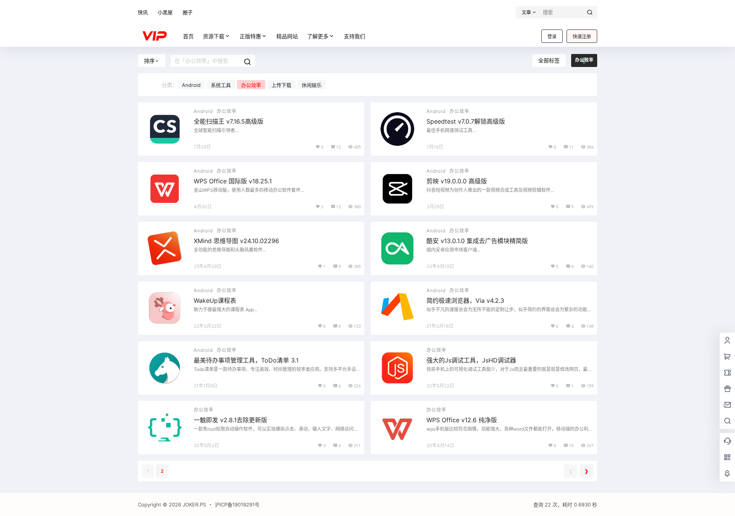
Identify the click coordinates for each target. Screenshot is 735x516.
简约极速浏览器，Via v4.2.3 (465, 300)
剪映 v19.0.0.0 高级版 (456, 181)
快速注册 (582, 36)
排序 (149, 60)
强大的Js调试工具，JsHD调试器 (471, 360)
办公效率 (251, 85)
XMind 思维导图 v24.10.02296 (236, 241)
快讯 (143, 12)
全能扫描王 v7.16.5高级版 (228, 121)
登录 (552, 36)
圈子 (188, 12)
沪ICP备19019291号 (237, 504)
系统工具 (221, 85)
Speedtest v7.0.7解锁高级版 (465, 121)
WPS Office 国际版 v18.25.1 (233, 181)
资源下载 (213, 36)
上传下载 (281, 85)
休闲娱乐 (312, 85)
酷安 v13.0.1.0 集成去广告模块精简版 (477, 241)
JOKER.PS (193, 504)
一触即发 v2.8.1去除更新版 (230, 420)
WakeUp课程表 (215, 300)
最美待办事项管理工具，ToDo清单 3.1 (246, 360)
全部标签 (549, 60)
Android (191, 85)
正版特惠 (250, 36)
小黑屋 (165, 12)
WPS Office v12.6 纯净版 (461, 420)
